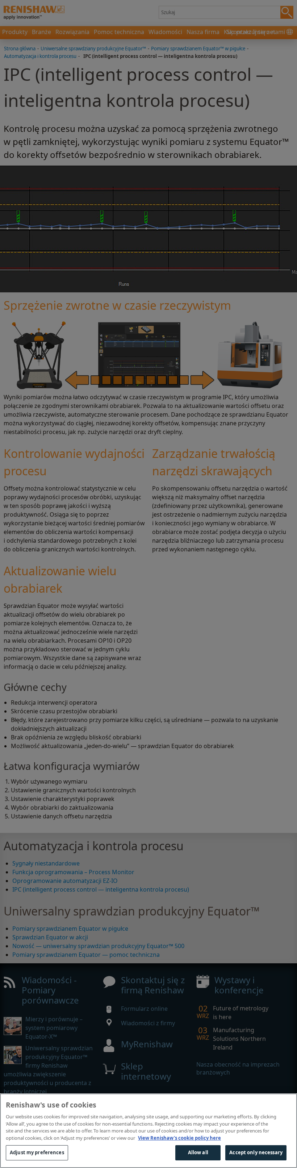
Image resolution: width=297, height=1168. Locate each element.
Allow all (198, 1152)
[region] (148, 1130)
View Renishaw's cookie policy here (179, 1138)
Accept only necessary (256, 1152)
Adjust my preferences (37, 1152)
